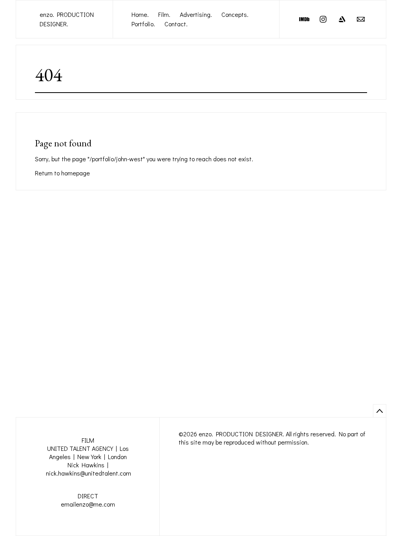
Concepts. (235, 14)
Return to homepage (62, 173)
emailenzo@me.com (88, 504)
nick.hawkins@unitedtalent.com (88, 473)
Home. (140, 14)
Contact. (176, 24)
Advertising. (196, 14)
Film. (164, 14)
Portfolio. (143, 24)
